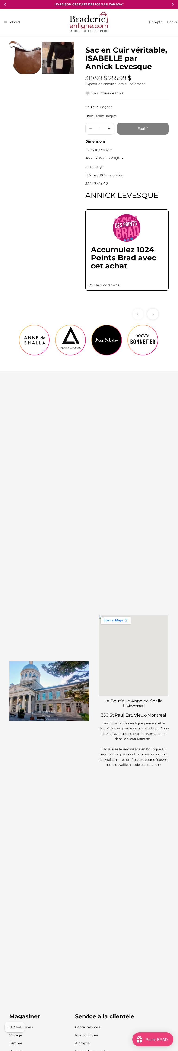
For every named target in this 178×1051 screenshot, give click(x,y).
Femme (15, 1043)
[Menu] (5, 22)
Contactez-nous (88, 1027)
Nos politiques (86, 1035)
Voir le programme (104, 285)
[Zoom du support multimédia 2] (58, 57)
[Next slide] (152, 314)
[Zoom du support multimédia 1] (25, 57)
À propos (82, 1043)
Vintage (15, 1035)
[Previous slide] (138, 314)
